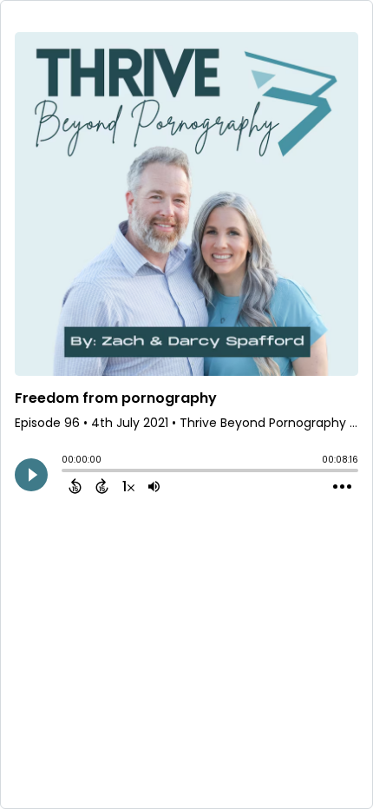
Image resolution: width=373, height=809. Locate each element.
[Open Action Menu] (342, 487)
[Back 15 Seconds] (75, 486)
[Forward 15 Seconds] (101, 486)
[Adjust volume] (154, 486)
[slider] (66, 472)
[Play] (31, 474)
